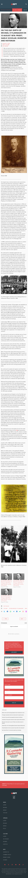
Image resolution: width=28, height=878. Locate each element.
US (17, 430)
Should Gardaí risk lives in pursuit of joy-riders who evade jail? (13, 727)
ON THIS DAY (5, 46)
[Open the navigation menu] (1, 4)
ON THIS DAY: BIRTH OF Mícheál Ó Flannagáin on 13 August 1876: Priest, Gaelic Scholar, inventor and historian (6, 583)
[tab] (5, 10)
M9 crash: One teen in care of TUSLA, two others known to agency (12, 722)
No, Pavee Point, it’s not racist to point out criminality (11, 730)
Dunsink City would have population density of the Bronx (12, 717)
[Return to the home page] (14, 793)
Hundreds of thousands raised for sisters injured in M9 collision (13, 719)
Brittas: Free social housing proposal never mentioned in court (13, 712)
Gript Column (5, 44)
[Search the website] (26, 4)
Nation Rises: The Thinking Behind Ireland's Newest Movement (13, 725)
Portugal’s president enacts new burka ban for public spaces (13, 715)
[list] (14, 807)
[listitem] (14, 805)
